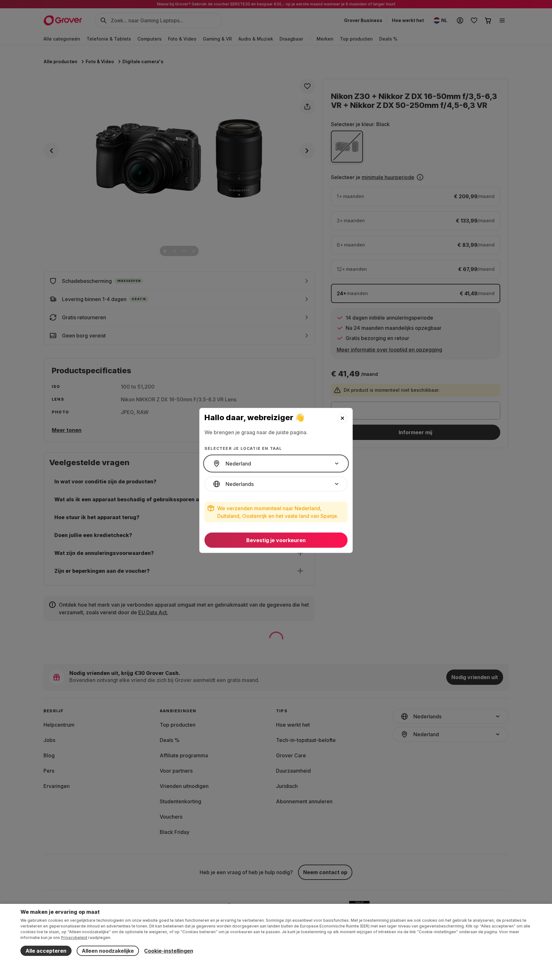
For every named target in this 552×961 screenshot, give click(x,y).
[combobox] (276, 463)
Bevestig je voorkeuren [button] (276, 540)
